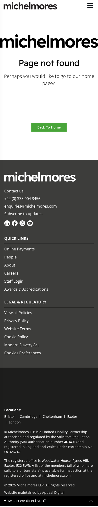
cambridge (28, 416)
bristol (9, 416)
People (10, 257)
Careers (11, 273)
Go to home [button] (49, 96)
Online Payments (19, 249)
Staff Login (13, 281)
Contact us (14, 191)
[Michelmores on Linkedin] (7, 223)
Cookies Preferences (22, 353)
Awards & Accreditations (26, 289)
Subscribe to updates (23, 213)
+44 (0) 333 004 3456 (22, 198)
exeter (72, 416)
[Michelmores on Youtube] (30, 223)
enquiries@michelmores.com (30, 206)
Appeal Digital (53, 492)
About (9, 265)
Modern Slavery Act (21, 344)
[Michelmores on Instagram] (22, 223)
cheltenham (52, 416)
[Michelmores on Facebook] (15, 223)
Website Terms (17, 328)
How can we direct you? (25, 500)
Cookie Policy (16, 336)
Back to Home (49, 127)
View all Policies (18, 312)
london (15, 422)
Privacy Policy (16, 320)
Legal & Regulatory (25, 302)
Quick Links (16, 238)
